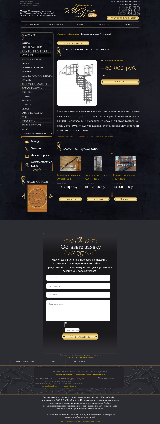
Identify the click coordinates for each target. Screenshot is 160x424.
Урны (24, 117)
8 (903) (129, 13)
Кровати (26, 96)
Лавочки (26, 100)
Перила (26, 43)
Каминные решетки (32, 113)
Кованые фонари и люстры (36, 133)
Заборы (26, 63)
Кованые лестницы (114, 60)
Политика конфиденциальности (91, 374)
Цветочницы (28, 121)
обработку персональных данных (80, 357)
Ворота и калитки (32, 59)
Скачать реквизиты (63, 374)
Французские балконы (34, 84)
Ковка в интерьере (31, 125)
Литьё (25, 129)
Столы (25, 109)
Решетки (26, 72)
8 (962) (129, 7)
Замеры (36, 148)
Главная (61, 34)
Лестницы (27, 55)
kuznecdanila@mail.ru (128, 1)
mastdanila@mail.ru (130, 4)
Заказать (70, 199)
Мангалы (27, 105)
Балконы (27, 80)
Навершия (27, 92)
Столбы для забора (32, 67)
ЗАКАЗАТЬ (120, 82)
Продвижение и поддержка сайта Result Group (80, 421)
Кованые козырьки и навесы (36, 76)
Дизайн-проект (40, 155)
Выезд (35, 141)
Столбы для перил (32, 47)
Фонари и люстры (32, 88)
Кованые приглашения (34, 51)
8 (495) (129, 10)
